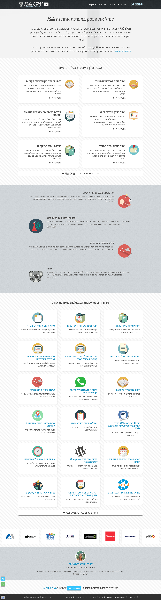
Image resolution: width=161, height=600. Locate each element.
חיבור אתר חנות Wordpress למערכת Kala (83, 461)
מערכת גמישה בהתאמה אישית (98, 193)
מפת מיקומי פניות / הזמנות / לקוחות (40, 425)
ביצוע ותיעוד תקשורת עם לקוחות (43, 81)
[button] (3, 579)
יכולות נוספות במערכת (82, 512)
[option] (150, 536)
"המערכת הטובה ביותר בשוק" (80, 564)
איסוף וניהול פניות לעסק (127, 326)
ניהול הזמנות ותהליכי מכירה (41, 326)
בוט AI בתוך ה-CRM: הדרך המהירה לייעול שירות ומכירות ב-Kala (124, 426)
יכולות (127, 51)
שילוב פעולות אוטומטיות (101, 243)
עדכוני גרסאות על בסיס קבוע (61, 218)
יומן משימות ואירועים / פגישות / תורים (123, 461)
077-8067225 (46, 597)
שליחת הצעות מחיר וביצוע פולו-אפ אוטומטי (42, 113)
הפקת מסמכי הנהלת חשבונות (125, 356)
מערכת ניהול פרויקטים (49, 146)
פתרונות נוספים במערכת (82, 173)
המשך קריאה (120, 98)
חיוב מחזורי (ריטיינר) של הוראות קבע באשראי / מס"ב (81, 358)
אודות (49, 268)
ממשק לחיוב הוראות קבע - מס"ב (124, 492)
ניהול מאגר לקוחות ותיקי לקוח (82, 326)
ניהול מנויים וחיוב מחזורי (112, 146)
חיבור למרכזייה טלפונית (128, 390)
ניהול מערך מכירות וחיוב (113, 112)
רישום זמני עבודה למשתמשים (39, 459)
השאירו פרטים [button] (74, 588)
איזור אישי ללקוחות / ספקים (40, 492)
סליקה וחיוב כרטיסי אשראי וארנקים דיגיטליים (41, 358)
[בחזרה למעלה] (158, 597)
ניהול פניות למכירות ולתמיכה (110, 81)
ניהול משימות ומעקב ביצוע (84, 423)
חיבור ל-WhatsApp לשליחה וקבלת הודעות (83, 391)
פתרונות (118, 51)
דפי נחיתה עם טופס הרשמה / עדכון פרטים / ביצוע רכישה (82, 494)
